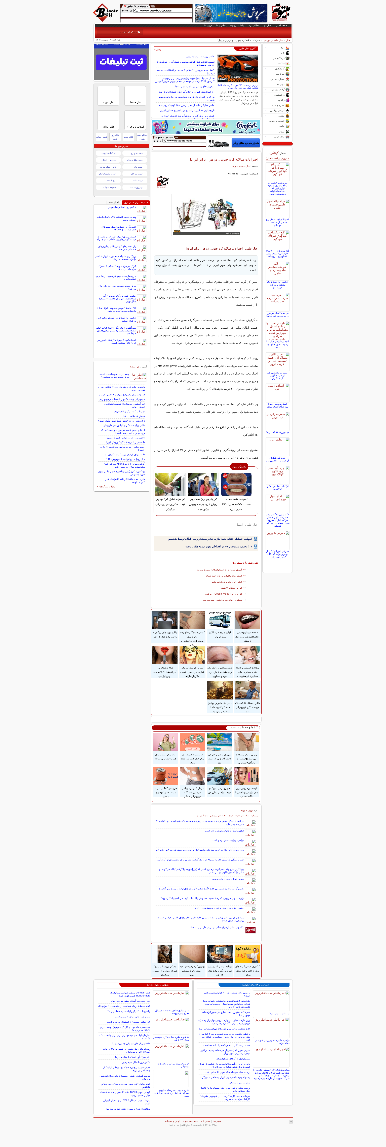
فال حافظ (135, 102)
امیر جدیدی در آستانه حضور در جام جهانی (130, 1000)
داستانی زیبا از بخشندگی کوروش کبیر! (125, 442)
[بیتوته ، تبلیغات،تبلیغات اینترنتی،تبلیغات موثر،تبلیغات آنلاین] (156, 13)
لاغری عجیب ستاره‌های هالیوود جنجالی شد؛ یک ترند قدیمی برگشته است (171, 1093)
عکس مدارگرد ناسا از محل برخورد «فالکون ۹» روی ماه (187, 105)
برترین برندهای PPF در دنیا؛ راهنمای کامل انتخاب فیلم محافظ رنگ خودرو (237, 86)
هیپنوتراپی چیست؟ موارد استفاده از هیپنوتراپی (122, 399)
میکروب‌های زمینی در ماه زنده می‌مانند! (195, 86)
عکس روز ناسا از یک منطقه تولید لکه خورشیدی (277, 285)
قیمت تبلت (138, 180)
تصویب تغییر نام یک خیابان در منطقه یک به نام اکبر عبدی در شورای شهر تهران (225, 1052)
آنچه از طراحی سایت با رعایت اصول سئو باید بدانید (277, 344)
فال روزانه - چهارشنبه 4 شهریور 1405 (125, 459)
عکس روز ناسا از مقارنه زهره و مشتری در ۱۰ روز (219, 908)
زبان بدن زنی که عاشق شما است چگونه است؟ (121, 420)
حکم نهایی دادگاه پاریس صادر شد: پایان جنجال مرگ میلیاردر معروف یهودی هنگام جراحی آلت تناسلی (278, 520)
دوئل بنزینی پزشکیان (239, 1082)
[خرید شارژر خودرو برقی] (234, 143)
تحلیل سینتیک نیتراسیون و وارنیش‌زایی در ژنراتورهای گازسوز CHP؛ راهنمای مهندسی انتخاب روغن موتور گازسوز (185, 80)
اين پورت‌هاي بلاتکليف (231, 587)
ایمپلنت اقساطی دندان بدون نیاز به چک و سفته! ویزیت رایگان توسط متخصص (210, 538)
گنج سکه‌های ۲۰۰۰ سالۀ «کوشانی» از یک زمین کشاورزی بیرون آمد (277, 253)
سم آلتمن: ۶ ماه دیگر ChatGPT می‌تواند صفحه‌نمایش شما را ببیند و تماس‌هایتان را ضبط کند (115, 330)
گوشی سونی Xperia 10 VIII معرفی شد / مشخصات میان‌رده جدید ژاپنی (124, 465)
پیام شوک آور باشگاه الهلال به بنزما (132, 1057)
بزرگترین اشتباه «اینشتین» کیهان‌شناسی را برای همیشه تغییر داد (115, 258)
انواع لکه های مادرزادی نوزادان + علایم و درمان (122, 394)
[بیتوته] (106, 20)
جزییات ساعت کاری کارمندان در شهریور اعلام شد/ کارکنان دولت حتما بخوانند (225, 1098)
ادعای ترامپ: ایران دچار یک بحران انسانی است (226, 1045)
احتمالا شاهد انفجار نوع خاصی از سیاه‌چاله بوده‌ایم (277, 222)
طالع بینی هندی (142, 137)
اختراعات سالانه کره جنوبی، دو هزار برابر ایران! (224, 159)
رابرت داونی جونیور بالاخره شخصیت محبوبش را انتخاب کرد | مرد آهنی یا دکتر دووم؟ (202, 898)
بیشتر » (157, 49)
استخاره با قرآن (135, 126)
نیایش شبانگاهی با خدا (134, 416)
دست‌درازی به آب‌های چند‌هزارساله (233, 1058)
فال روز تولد (115, 137)
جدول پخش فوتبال (107, 173)
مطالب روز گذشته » (106, 486)
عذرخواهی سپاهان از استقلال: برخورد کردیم (128, 1021)
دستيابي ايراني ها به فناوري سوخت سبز (222, 599)
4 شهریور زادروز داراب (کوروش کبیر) (126, 437)
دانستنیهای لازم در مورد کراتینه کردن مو (125, 454)
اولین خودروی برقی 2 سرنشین (226, 581)
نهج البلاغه (111, 180)
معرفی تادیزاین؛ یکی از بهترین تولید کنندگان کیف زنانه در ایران (277, 554)
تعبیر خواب (101, 136)
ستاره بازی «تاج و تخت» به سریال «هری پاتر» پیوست (172, 1012)
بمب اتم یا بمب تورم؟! (279, 1013)
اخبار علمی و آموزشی (273, 40)
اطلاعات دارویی (109, 153)
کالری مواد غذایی (108, 167)
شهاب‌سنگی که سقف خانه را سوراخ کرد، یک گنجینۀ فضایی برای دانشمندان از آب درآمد (200, 859)
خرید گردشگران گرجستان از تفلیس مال (277, 459)
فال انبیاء (108, 102)
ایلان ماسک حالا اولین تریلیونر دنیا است (224, 830)
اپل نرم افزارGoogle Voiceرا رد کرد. (223, 593)
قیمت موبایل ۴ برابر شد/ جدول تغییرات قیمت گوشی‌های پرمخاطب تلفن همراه (116, 238)
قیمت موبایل (137, 173)
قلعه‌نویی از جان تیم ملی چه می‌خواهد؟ (131, 1043)
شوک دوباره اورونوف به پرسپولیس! (132, 1016)
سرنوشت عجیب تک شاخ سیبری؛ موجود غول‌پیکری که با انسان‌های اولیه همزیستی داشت (277, 188)
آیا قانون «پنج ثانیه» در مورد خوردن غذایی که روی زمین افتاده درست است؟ (123, 431)
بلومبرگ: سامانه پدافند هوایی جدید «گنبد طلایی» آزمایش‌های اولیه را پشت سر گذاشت (201, 888)
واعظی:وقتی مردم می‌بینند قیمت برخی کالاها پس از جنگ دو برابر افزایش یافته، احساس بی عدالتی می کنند (224, 1037)
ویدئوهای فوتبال (109, 160)
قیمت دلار (138, 167)
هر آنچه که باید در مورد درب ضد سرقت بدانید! (277, 314)
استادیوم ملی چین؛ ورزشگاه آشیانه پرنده (277, 405)
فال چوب (128, 136)
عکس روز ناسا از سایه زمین (200, 56)
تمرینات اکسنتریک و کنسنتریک (129, 411)
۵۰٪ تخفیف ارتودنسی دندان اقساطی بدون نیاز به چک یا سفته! (218, 546)
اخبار (288, 40)
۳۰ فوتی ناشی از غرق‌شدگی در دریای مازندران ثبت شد (216, 927)
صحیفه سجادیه (109, 187)
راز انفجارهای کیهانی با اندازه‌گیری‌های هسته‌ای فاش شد (187, 91)
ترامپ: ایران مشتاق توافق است (228, 840)
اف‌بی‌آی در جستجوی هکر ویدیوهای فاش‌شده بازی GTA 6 (119, 228)
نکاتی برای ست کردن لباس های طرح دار (124, 425)
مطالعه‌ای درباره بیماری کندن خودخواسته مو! (128, 1108)
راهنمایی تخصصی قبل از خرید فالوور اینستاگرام (277, 375)
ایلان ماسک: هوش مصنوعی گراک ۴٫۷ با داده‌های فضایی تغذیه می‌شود (116, 309)
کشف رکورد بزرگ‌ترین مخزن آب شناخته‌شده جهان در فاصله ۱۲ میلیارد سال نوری (188, 117)
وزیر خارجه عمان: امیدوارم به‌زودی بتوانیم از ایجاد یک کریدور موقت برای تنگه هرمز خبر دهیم (224, 1022)
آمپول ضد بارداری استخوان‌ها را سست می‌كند (219, 569)
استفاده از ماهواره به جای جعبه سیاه (224, 575)
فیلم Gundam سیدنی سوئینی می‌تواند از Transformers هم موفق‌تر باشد (130, 994)
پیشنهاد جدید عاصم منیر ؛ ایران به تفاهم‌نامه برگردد (225, 1077)
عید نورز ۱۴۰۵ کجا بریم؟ (278, 432)
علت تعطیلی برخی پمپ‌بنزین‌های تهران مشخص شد (224, 1028)
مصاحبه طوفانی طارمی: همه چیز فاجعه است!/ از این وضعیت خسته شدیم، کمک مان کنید (200, 850)
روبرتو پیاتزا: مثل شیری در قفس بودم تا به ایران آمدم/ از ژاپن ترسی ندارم (126, 1050)
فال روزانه (108, 126)
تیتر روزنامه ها (136, 187)
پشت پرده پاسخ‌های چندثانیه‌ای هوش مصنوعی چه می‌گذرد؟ (114, 375)
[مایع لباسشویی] (206, 127)
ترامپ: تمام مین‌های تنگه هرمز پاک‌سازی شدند (227, 1072)
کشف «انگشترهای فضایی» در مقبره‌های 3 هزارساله (124, 1006)
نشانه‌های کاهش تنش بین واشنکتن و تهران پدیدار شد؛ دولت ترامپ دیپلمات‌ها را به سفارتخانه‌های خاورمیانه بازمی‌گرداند (226, 1003)
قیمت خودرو (137, 153)
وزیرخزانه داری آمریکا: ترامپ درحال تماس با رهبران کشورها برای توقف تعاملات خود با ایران (224, 1065)
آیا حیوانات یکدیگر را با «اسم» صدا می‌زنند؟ (128, 1011)
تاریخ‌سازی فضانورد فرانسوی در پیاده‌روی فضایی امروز (187, 110)
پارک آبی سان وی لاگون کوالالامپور (277, 487)
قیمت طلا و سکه (135, 160)
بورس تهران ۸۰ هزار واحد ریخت (228, 879)
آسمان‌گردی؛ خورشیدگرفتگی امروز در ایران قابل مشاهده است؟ (117, 341)
